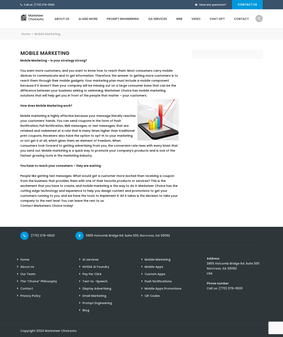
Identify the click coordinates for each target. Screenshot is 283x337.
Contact (241, 19)
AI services (90, 259)
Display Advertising (96, 288)
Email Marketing (94, 296)
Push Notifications (158, 281)
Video (196, 19)
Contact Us (247, 4)
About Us (61, 19)
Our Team (27, 274)
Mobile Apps (154, 267)
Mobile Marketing (158, 259)
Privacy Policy (30, 296)
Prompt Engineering (123, 19)
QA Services (157, 19)
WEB (179, 19)
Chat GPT (217, 19)
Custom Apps (155, 274)
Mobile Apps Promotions (163, 288)
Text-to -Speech (95, 281)
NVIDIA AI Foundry (95, 267)
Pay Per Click (92, 274)
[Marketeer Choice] (34, 17)
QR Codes (152, 296)
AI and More (88, 19)
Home (25, 34)
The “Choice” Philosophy (38, 281)
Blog (85, 310)
